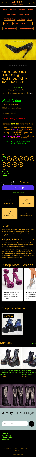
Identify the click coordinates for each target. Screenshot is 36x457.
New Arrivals (11, 14)
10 (25, 66)
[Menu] (2, 3)
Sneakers (7, 24)
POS (22, 449)
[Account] (29, 3)
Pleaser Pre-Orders (9, 28)
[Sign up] (31, 424)
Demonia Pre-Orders (26, 28)
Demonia (22, 9)
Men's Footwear (27, 24)
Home (5, 9)
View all (33, 343)
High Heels (21, 19)
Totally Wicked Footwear (14, 449)
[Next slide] (32, 284)
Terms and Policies (18, 454)
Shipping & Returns (12, 239)
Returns (13, 9)
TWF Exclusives (9, 19)
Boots (30, 19)
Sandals (15, 24)
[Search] (6, 3)
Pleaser (30, 9)
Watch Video (11, 101)
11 (27, 66)
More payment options (18, 192)
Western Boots (24, 14)
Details (5, 226)
